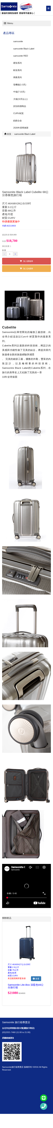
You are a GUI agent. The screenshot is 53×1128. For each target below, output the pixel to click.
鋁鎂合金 (17, 120)
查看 (37, 979)
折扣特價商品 (19, 106)
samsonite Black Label (23, 48)
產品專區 (8, 33)
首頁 (8, 134)
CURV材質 (18, 113)
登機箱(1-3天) (19, 84)
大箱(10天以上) (20, 99)
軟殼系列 (17, 70)
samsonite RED (20, 56)
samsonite (18, 41)
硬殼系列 (17, 63)
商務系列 (17, 77)
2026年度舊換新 (20, 128)
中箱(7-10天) (19, 92)
